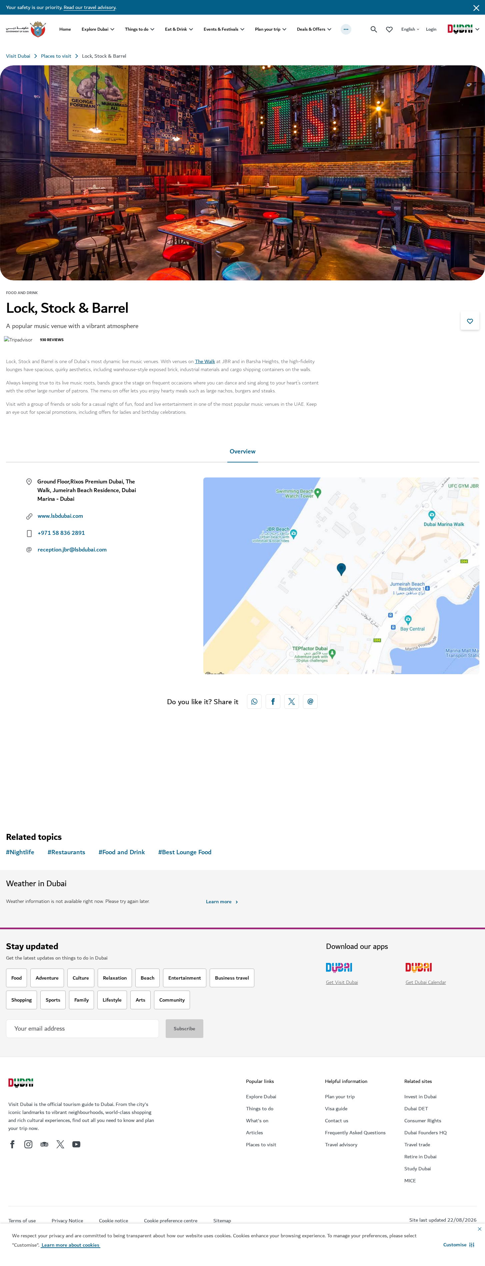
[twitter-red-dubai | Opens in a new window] (291, 701)
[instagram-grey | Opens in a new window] (28, 1144)
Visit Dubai (18, 56)
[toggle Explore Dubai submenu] (112, 29)
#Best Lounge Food (185, 852)
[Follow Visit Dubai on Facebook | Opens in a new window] (12, 1144)
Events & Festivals (221, 29)
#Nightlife (20, 852)
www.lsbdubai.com (60, 516)
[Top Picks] (389, 29)
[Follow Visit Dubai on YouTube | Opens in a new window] (76, 1144)
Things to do (136, 29)
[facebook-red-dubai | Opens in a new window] (273, 701)
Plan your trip (267, 29)
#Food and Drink (122, 852)
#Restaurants (66, 852)
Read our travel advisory (89, 7)
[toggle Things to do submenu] (152, 29)
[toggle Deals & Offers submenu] (329, 29)
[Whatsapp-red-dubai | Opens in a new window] (254, 701)
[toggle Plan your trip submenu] (284, 29)
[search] (374, 29)
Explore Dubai (95, 29)
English (408, 29)
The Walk (205, 361)
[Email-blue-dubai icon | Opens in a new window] (310, 701)
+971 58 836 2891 (61, 533)
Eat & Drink (176, 29)
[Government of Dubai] (26, 29)
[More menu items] (346, 29)
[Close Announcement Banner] (476, 7)
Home (65, 29)
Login (431, 29)
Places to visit (56, 56)
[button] (458, 1244)
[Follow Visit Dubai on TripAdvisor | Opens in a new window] (44, 1144)
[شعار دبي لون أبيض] (21, 1084)
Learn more (219, 901)
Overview (243, 451)
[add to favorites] (470, 320)
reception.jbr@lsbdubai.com (72, 549)
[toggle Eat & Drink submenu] (191, 29)
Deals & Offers (311, 29)
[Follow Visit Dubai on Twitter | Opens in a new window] (60, 1144)
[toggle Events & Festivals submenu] (242, 29)
